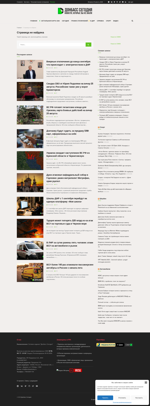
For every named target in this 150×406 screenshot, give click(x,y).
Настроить (139, 398)
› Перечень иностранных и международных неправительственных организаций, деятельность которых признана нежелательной (73, 346)
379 (56, 271)
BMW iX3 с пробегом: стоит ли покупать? (111, 281)
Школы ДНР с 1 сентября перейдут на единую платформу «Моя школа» (66, 200)
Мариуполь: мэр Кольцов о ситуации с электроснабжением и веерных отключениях (114, 111)
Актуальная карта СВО (50, 21)
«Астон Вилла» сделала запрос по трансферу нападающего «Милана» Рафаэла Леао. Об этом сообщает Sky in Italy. (114, 153)
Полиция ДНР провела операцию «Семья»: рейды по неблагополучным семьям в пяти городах (114, 117)
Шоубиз (103, 198)
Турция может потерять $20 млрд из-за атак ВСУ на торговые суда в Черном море (69, 222)
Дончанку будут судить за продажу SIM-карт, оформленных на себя (67, 132)
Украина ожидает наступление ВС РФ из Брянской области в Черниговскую (68, 154)
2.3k (56, 116)
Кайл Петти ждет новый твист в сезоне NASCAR (114, 311)
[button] (146, 382)
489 (56, 159)
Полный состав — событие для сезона (111, 302)
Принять (105, 398)
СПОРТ (108, 21)
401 (56, 68)
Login (131, 2)
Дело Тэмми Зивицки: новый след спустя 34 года (114, 256)
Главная (19, 27)
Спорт (102, 127)
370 (56, 205)
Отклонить (122, 398)
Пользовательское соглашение (40, 2)
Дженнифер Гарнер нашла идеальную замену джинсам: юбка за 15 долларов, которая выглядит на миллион (114, 224)
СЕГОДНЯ (65, 21)
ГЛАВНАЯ (33, 21)
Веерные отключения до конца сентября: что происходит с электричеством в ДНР (68, 63)
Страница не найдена (29, 27)
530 (56, 249)
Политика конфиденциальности (122, 402)
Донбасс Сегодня (26, 397)
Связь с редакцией (31, 381)
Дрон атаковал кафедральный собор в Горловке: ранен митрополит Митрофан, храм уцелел (67, 178)
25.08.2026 (50, 68)
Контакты (26, 2)
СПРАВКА (100, 21)
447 (56, 184)
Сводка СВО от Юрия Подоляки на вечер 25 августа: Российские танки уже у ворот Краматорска (69, 86)
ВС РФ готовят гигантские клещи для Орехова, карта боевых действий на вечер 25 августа (69, 110)
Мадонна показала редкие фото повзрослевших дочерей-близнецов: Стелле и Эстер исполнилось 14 (114, 244)
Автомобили (105, 269)
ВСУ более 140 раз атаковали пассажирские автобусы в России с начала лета (69, 266)
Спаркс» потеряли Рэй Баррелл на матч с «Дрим (114, 177)
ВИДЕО (115, 21)
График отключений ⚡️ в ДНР (83, 21)
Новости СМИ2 (116, 37)
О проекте (20, 2)
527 (56, 137)
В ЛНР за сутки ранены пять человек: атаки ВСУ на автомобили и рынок (69, 244)
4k (56, 93)
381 (56, 227)
